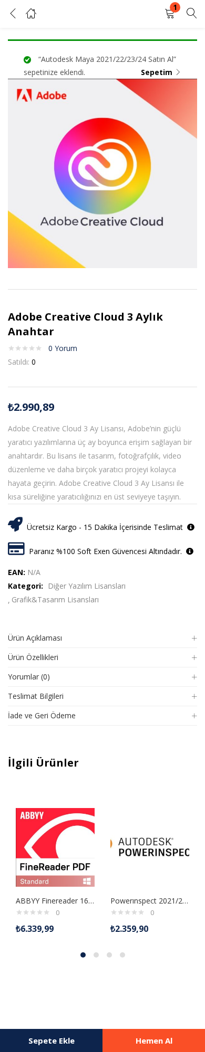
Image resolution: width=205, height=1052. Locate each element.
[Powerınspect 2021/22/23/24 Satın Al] (149, 847)
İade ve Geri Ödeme (42, 715)
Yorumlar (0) (29, 677)
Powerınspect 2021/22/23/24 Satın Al (149, 901)
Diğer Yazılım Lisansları (87, 586)
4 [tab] (122, 955)
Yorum (62, 348)
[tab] (102, 638)
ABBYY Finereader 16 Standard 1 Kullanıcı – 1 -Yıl (55, 901)
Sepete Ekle (51, 1040)
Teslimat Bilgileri (36, 696)
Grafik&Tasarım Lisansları (55, 599)
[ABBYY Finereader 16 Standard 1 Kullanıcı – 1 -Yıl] (55, 847)
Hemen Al (154, 1040)
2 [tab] (96, 955)
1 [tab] (83, 955)
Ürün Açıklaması (35, 638)
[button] (170, 14)
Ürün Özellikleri (33, 657)
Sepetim (156, 72)
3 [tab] (109, 955)
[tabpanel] (55, 864)
